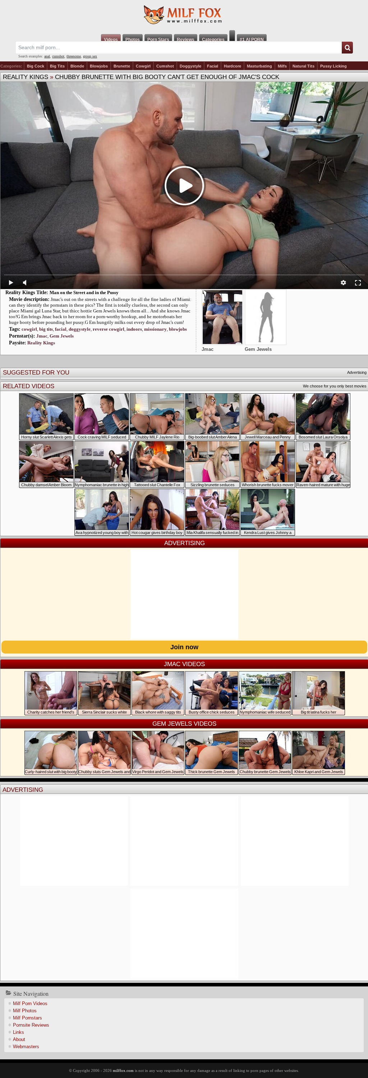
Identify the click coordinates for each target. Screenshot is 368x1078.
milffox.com (123, 1070)
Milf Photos (25, 1010)
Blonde (77, 66)
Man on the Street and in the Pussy (84, 292)
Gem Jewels (62, 336)
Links (18, 1032)
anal (47, 56)
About (19, 1039)
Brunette (122, 66)
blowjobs (178, 329)
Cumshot (165, 66)
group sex (90, 56)
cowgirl (29, 329)
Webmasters (26, 1046)
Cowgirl (143, 66)
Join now (184, 647)
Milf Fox (184, 15)
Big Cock (35, 66)
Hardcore (232, 66)
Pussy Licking (333, 66)
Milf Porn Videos (30, 1003)
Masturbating (259, 66)
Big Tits (57, 66)
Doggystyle (190, 66)
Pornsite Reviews (31, 1025)
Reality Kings (25, 77)
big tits (46, 329)
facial (60, 329)
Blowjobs (99, 66)
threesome (73, 56)
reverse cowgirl (108, 329)
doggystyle (80, 329)
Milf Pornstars (27, 1018)
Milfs (282, 66)
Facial (212, 66)
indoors (134, 329)
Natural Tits (303, 66)
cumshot (58, 56)
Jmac (41, 336)
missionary (155, 329)
